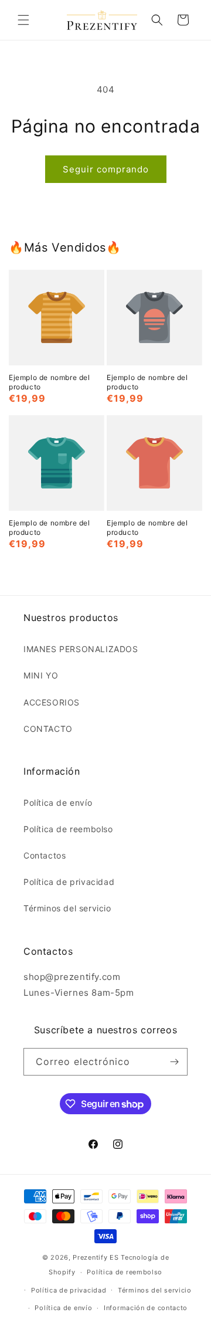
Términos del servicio (67, 908)
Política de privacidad (68, 882)
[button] (23, 20)
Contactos (44, 855)
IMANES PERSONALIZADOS (80, 649)
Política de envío (57, 803)
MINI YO (40, 675)
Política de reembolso (68, 829)
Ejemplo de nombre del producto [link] (49, 382)
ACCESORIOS (51, 702)
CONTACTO (48, 729)
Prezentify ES (95, 1257)
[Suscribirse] (174, 1062)
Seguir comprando (106, 169)
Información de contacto (146, 1308)
